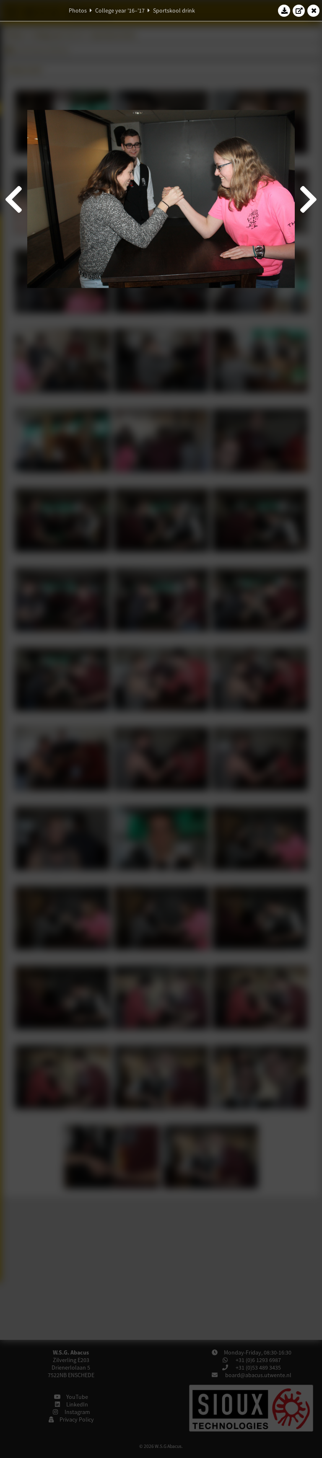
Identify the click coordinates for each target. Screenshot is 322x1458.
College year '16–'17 (120, 10)
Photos (78, 10)
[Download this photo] (284, 10)
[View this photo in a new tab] (299, 10)
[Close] (313, 10)
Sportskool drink (174, 10)
